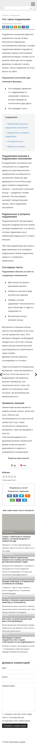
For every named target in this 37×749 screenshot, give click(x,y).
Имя (4, 668)
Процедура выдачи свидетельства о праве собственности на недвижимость (18, 640)
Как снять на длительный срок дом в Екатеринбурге (17, 620)
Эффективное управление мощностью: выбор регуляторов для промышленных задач (18, 559)
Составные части (15, 141)
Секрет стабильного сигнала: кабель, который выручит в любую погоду (16, 539)
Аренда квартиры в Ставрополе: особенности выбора (18, 582)
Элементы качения (16, 146)
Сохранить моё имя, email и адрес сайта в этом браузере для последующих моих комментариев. (17, 717)
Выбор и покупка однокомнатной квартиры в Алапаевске (18, 601)
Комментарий (8, 686)
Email (5, 677)
